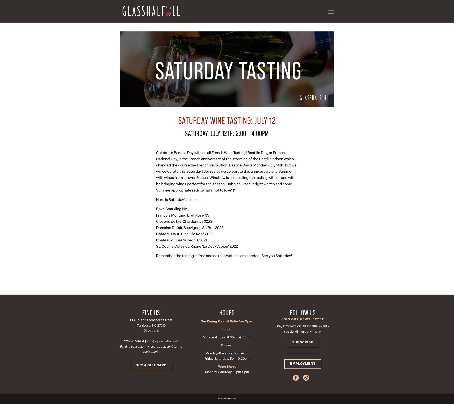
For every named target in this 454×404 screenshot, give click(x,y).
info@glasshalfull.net (162, 341)
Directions (151, 331)
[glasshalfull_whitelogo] (151, 11)
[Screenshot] (227, 69)
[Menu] (330, 11)
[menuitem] (330, 11)
